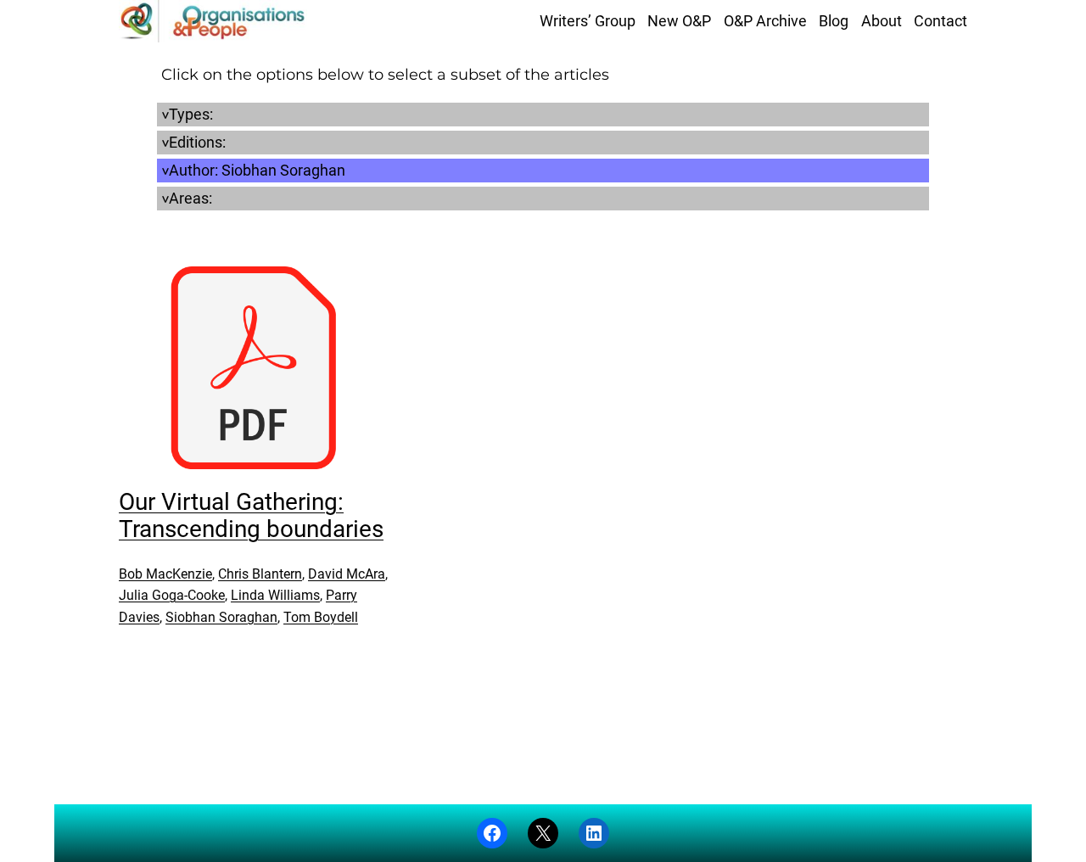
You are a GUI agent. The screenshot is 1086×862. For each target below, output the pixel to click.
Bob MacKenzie (165, 574)
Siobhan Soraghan (221, 617)
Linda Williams (275, 595)
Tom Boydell (320, 617)
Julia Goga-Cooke (172, 595)
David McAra (346, 574)
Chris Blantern (260, 574)
